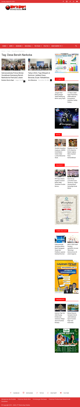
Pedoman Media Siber (24, 399)
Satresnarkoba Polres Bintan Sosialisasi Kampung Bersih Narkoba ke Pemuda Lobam (12, 75)
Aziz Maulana (32, 80)
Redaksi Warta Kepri (7, 80)
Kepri (11, 46)
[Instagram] (66, 1)
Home (4, 46)
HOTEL (58, 135)
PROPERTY (59, 165)
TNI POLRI (37, 46)
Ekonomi (19, 46)
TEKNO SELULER (61, 231)
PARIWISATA (60, 299)
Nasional (28, 46)
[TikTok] (70, 1)
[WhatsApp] (73, 1)
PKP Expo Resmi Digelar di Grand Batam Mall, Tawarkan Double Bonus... (60, 182)
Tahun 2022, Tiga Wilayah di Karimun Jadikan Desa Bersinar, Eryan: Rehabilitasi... (39, 75)
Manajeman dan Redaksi (8, 399)
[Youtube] (77, 1)
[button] (76, 46)
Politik (46, 46)
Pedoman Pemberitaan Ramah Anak (59, 399)
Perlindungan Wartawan (40, 399)
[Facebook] (63, 1)
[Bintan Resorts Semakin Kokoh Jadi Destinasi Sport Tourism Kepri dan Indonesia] (73, 307)
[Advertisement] (54, 7)
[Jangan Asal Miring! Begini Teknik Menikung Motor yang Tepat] (60, 87)
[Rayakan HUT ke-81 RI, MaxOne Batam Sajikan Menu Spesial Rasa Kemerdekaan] (73, 143)
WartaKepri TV (56, 46)
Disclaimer (4, 401)
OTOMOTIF (59, 79)
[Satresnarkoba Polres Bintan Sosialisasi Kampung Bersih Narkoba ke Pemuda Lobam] (13, 64)
